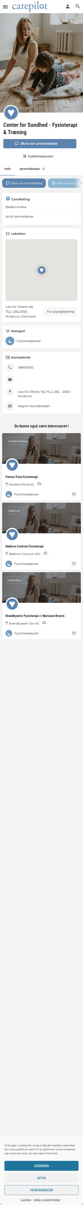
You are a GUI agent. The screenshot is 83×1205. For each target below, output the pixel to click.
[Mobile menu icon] (5, 6)
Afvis (41, 1178)
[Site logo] (31, 7)
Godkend (41, 1166)
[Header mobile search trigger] (78, 6)
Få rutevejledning (60, 312)
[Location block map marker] (41, 270)
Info (7, 169)
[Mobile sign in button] (68, 6)
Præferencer (41, 1190)
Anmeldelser (31, 169)
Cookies (26, 1199)
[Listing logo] (11, 112)
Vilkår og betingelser (46, 1199)
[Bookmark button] (73, 494)
